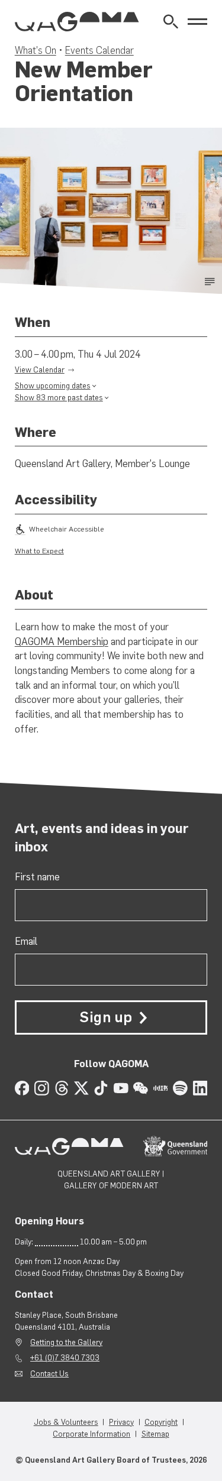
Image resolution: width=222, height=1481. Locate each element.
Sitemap (155, 1433)
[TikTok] (101, 1088)
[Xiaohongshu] (160, 1088)
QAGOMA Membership (61, 641)
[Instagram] (41, 1088)
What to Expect (39, 550)
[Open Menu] (197, 21)
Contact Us (49, 1373)
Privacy (121, 1422)
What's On (35, 50)
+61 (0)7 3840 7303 (64, 1357)
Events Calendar (99, 50)
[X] (81, 1088)
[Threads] (61, 1088)
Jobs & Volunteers (66, 1422)
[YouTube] (121, 1088)
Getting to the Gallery (66, 1342)
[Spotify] (180, 1088)
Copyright (161, 1422)
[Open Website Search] (170, 21)
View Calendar (40, 369)
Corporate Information (91, 1433)
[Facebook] (22, 1088)
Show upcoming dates (53, 385)
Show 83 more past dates (59, 397)
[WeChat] (140, 1088)
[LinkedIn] (200, 1088)
